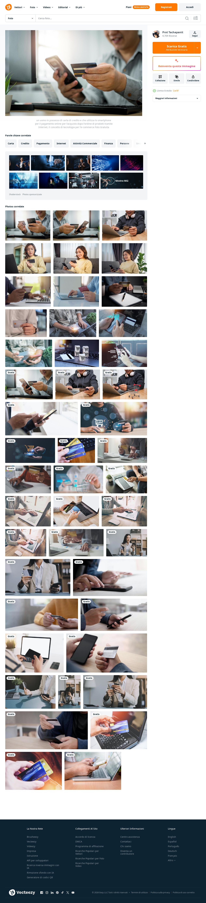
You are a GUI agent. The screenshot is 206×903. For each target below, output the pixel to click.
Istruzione (32, 855)
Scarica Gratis (176, 47)
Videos (46, 7)
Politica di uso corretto (184, 892)
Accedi (189, 7)
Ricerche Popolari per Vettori (87, 852)
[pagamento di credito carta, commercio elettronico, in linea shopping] (76, 291)
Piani (128, 7)
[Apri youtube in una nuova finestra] (73, 892)
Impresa (31, 851)
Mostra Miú (121, 180)
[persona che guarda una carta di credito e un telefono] (114, 615)
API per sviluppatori (38, 860)
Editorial (63, 7)
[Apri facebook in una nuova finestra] (41, 892)
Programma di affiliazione (89, 846)
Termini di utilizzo (139, 892)
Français (172, 855)
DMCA (78, 841)
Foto (32, 7)
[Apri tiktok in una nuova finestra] (62, 892)
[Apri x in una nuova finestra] (67, 892)
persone (124, 143)
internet (61, 143)
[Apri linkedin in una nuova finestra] (52, 892)
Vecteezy (31, 841)
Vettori (18, 7)
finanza (108, 143)
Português (173, 846)
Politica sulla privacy (160, 892)
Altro (170, 860)
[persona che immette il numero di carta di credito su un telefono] (110, 577)
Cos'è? (176, 90)
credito (25, 143)
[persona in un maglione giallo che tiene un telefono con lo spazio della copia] (41, 615)
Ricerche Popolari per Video (87, 864)
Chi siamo (125, 846)
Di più (79, 7)
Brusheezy (32, 836)
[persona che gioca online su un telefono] (46, 730)
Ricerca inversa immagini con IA (43, 866)
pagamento (43, 143)
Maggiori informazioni (166, 98)
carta (11, 143)
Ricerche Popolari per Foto (89, 858)
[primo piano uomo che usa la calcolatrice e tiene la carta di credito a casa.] (76, 542)
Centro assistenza (130, 836)
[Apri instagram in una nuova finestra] (47, 892)
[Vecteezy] (8, 7)
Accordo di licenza (85, 836)
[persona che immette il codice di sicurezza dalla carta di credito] (106, 653)
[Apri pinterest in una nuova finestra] (57, 892)
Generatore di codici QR (40, 877)
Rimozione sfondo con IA (40, 872)
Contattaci (125, 841)
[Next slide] (142, 143)
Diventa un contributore (127, 852)
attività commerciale (85, 143)
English (172, 836)
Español (172, 841)
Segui (195, 35)
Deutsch (172, 851)
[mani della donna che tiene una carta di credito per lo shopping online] (34, 653)
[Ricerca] (187, 18)
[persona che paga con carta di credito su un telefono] (41, 418)
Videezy (31, 846)
